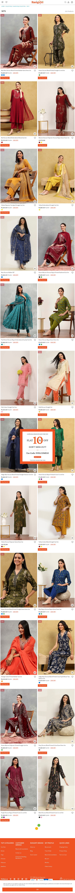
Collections (8, 6)
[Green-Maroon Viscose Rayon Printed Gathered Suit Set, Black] (40, 277)
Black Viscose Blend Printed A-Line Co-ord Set (51, 813)
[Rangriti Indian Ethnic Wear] (37, 2)
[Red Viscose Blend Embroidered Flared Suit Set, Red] (2, 143)
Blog (31, 851)
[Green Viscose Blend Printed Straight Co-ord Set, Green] (40, 75)
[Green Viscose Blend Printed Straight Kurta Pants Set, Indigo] (2, 614)
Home (2, 6)
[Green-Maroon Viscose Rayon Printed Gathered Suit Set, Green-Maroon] (42, 277)
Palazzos (3, 862)
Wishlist (47, 862)
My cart (47, 858)
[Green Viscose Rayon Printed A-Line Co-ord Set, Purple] (42, 479)
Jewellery (3, 866)
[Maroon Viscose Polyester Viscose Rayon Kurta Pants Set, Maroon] (40, 143)
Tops (2, 855)
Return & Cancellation (51, 855)
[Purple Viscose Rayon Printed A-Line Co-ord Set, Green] (2, 817)
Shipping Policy (63, 847)
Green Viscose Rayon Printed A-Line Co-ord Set (51, 474)
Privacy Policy (63, 851)
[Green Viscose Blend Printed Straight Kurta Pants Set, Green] (4, 614)
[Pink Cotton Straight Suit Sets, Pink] (2, 412)
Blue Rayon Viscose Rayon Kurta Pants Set (50, 609)
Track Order (48, 851)
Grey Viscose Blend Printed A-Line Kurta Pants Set (52, 745)
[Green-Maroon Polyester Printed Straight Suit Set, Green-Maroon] (2, 750)
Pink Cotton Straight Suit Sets (9, 407)
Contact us (18, 853)
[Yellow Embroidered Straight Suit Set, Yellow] (40, 210)
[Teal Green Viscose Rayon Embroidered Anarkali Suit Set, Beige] (4, 345)
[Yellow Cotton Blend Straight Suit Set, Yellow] (42, 547)
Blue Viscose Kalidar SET (7, 272)
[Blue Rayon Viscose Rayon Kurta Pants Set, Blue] (40, 614)
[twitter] (22, 879)
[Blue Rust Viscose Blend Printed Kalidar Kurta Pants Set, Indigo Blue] (2, 75)
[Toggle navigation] (2, 2)
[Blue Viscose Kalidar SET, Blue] (2, 277)
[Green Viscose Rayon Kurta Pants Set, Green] (42, 345)
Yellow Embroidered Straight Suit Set (49, 205)
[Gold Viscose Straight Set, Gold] (40, 412)
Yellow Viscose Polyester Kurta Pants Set (12, 542)
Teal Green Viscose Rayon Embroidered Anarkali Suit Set (16, 340)
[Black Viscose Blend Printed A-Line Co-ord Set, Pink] (42, 817)
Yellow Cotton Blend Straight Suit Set (48, 542)
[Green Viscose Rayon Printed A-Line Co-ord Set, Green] (40, 479)
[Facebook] (10, 879)
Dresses (3, 858)
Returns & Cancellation (22, 849)
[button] (68, 2)
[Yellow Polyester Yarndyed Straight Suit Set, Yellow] (2, 210)
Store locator (33, 855)
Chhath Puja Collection (19, 6)
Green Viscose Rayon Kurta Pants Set (49, 340)
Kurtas (2, 851)
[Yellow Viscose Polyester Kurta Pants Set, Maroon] (2, 547)
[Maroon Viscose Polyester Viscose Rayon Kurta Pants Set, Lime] (42, 143)
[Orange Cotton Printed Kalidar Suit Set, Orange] (2, 681)
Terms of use (63, 855)
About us (32, 847)
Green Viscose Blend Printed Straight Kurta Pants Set (15, 609)
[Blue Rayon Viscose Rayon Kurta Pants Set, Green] (42, 614)
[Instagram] (18, 879)
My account (48, 847)
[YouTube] (26, 879)
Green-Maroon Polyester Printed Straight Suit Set (14, 745)
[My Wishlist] (6, 2)
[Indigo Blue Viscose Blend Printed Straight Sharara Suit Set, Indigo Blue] (2, 479)
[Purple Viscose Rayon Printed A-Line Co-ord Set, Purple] (4, 817)
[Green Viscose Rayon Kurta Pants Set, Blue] (40, 345)
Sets (28, 6)
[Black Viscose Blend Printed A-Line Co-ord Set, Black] (40, 817)
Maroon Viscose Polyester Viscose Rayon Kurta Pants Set (54, 138)
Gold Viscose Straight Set (45, 407)
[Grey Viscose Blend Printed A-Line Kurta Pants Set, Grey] (40, 750)
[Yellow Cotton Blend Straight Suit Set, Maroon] (40, 547)
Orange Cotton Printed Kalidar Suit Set (11, 676)
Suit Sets (3, 847)
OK (37, 889)
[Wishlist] (34, 70)
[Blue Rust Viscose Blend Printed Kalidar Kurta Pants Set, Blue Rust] (4, 75)
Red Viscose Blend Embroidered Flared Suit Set (14, 138)
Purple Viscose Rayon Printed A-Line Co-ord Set (14, 813)
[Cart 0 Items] (72, 3)
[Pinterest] (14, 879)
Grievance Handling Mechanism (21, 857)
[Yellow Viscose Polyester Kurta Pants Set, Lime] (4, 547)
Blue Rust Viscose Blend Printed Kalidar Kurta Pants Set (16, 70)
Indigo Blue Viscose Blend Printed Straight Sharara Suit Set (17, 474)
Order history (48, 866)
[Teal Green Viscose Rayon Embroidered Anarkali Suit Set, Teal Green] (2, 345)
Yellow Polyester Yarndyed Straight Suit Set (13, 205)
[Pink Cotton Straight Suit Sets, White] (4, 412)
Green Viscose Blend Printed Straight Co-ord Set (52, 70)
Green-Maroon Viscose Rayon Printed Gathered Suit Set (54, 272)
